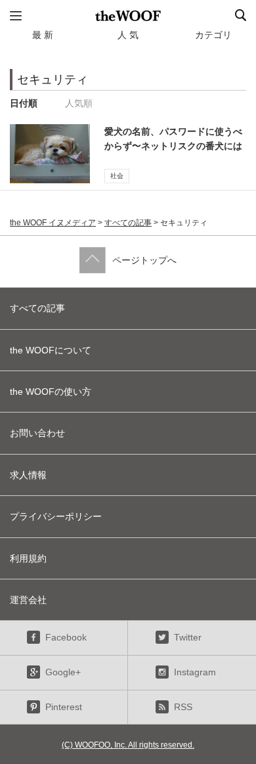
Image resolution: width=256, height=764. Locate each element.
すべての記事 (128, 222)
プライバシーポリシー (56, 516)
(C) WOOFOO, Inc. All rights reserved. (128, 745)
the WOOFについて (50, 350)
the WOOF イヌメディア (53, 222)
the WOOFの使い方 (50, 391)
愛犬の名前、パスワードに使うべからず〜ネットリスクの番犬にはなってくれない (173, 146)
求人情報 (28, 475)
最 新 (42, 35)
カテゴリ (213, 35)
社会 (116, 175)
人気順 (79, 103)
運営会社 (28, 600)
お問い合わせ (37, 433)
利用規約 (28, 558)
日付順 (23, 103)
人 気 (128, 35)
